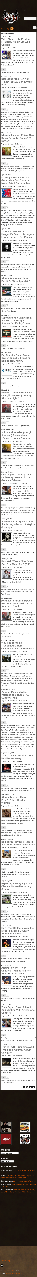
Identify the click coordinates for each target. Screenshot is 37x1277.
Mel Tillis (22, 739)
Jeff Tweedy (19, 117)
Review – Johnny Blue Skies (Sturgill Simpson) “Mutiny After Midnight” (17, 395)
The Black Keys (6, 636)
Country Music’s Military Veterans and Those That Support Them (15, 695)
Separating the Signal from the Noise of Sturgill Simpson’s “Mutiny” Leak (16, 320)
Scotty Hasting (15, 742)
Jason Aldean (25, 213)
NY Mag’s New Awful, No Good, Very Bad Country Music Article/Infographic (15, 180)
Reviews (10, 144)
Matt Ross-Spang (10, 832)
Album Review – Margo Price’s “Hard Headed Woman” (14, 800)
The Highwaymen (12, 790)
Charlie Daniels (15, 264)
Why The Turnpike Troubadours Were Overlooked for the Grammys (17, 646)
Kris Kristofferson (22, 830)
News (9, 48)
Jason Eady (10, 734)
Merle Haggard (21, 267)
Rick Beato (27, 124)
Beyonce (4, 112)
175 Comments (17, 441)
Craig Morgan (21, 727)
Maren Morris (10, 217)
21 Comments (21, 364)
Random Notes (12, 240)
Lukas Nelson (30, 510)
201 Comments (23, 936)
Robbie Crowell (10, 468)
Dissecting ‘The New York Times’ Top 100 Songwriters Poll (17, 82)
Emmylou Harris (13, 114)
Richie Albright (5, 552)
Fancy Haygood (15, 213)
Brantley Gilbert (6, 210)
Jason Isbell (11, 117)
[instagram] (8, 28)
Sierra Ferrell (28, 678)
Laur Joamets (26, 465)
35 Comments (17, 567)
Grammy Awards (23, 673)
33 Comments (17, 609)
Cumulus (4, 386)
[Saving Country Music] (11, 24)
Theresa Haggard (23, 269)
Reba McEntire (15, 512)
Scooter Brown (5, 742)
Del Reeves (16, 872)
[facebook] (5, 28)
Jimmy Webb (5, 119)
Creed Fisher (29, 727)
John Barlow (27, 589)
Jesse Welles (27, 117)
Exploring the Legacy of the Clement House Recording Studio (17, 886)
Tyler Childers (16, 72)
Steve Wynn (14, 552)
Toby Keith (21, 744)
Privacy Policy (5, 1261)
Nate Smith (14, 220)
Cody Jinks (4, 998)
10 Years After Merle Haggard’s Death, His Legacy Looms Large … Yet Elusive (17, 234)
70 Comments (23, 483)
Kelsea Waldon (21, 676)
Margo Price (19, 217)
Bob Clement (5, 914)
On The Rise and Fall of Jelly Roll (24, 1181)
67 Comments (17, 1055)
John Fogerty (14, 119)
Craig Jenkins (5, 213)
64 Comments (23, 240)
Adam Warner (5, 725)
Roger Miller (29, 739)
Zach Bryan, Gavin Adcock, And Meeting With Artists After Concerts (18, 1010)
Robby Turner (25, 788)
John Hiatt (22, 119)
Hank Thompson (10, 732)
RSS (15, 28)
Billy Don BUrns (15, 725)
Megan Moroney (28, 217)
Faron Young (5, 730)
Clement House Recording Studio (20, 914)
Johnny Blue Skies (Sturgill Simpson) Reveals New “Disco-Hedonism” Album (16, 435)
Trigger (3, 48)
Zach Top (10, 515)
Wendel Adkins (12, 554)
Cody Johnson (24, 264)
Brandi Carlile (24, 112)
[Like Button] (3, 69)
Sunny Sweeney (17, 680)
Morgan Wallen (6, 220)
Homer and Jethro (25, 872)
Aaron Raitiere (5, 166)
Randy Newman (19, 124)
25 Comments (23, 701)
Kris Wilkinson (28, 168)
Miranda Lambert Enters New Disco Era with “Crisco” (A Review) (17, 138)
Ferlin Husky (14, 730)
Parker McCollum (24, 220)
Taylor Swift (19, 126)
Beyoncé (4, 673)
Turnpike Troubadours (19, 874)
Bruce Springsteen (7, 1038)
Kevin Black (17, 465)
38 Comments (19, 806)
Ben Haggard (5, 264)
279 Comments (19, 973)
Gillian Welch (22, 114)
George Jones (22, 730)
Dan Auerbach (5, 634)
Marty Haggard (11, 267)
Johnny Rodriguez (19, 510)
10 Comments (23, 892)
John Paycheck (20, 734)
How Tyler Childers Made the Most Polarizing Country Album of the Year (17, 931)
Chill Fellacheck (16, 166)
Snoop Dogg (13, 222)
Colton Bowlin (5, 308)
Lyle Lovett (13, 121)
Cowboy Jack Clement (18, 916)
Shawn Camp (14, 919)
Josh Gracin (17, 737)
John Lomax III (9, 510)
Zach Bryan (27, 128)
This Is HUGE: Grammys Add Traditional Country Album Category (17, 1050)
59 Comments (21, 186)
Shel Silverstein (25, 742)
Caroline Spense (6, 959)
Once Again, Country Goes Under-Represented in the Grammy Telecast (16, 477)
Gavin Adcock (17, 1038)
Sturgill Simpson (6, 72)
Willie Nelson (23, 683)
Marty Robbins (14, 739)
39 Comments (23, 651)
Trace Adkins (18, 746)
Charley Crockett (27, 210)
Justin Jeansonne (27, 737)
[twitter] (2, 28)
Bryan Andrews (16, 210)
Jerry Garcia (19, 589)
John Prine (28, 734)
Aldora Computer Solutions (13, 1273)
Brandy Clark (19, 508)
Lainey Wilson (26, 215)
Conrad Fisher (5, 916)
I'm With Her (27, 508)
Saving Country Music (8, 1271)
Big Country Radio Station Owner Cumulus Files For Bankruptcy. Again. (16, 358)
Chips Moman (5, 788)
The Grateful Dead (27, 591)
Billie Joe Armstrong (13, 112)
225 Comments (19, 401)
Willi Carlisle (25, 72)
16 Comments (23, 847)
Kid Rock (19, 215)
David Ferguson (15, 308)
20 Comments (19, 284)
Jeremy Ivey (5, 830)
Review (23, 308)
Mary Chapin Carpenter (24, 121)
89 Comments (23, 1016)
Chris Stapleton (26, 166)
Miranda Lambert (6, 171)
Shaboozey (4, 222)
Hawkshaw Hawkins (22, 732)
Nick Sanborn (24, 959)
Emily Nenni (10, 168)
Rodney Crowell (27, 832)
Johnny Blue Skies (7, 348)
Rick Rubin (17, 998)
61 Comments (19, 144)
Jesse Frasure (19, 168)
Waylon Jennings (24, 790)
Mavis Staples (5, 512)
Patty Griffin (9, 124)
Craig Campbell (11, 727)
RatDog (7, 591)
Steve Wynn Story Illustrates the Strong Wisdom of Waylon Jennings (18, 524)
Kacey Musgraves (10, 215)
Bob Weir (12, 589)
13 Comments (17, 48)
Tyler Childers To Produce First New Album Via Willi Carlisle (16, 42)
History (10, 530)
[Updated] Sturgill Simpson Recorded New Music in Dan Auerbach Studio (17, 603)
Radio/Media (11, 87)
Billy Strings (11, 508)
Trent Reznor (10, 128)
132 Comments (22, 87)
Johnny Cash (9, 737)
